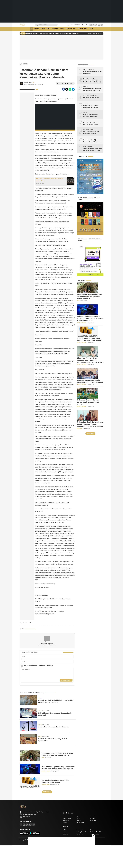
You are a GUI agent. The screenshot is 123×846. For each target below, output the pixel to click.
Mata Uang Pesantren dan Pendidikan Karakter (91, 132)
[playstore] (34, 834)
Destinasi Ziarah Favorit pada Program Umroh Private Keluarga (90, 381)
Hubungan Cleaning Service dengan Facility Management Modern (88, 402)
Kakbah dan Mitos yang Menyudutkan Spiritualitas (52, 740)
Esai (43, 757)
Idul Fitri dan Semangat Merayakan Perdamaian (90, 115)
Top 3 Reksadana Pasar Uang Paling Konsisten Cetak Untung (55, 781)
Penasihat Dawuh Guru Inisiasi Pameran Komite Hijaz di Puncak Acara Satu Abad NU (92, 124)
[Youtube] (30, 824)
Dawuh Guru (28, 82)
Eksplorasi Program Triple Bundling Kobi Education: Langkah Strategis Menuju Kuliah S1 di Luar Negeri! (90, 360)
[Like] (58, 83)
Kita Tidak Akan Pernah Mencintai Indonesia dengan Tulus (49, 180)
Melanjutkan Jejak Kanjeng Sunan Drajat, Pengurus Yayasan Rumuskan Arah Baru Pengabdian (52, 33)
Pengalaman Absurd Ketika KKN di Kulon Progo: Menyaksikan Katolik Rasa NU (57, 754)
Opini (48, 28)
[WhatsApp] (70, 89)
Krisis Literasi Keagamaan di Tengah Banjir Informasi (55, 714)
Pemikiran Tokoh (71, 28)
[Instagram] (96, 25)
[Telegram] (101, 25)
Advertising (46, 771)
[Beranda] (31, 29)
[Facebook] (90, 25)
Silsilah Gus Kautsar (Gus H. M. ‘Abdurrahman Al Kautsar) (92, 81)
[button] (69, 25)
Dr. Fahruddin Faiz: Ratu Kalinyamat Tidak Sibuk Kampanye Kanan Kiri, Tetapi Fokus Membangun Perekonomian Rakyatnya (92, 107)
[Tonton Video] (86, 24)
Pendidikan (55, 28)
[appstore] (24, 834)
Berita (43, 28)
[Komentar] (63, 83)
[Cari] (36, 25)
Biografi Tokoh (82, 28)
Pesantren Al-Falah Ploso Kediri (91, 98)
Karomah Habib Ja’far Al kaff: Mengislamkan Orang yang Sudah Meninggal (92, 89)
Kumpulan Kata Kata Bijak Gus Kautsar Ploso (92, 72)
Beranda (36, 28)
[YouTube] (99, 25)
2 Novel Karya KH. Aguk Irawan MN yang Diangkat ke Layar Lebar (92, 149)
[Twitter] (93, 25)
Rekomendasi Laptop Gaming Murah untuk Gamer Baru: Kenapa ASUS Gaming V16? (58, 768)
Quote (91, 28)
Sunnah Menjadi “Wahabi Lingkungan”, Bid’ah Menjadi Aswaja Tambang (56, 701)
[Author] (21, 83)
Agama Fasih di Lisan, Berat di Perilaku (53, 727)
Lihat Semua (47, 791)
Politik (62, 28)
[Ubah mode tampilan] (82, 24)
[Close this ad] (93, 835)
